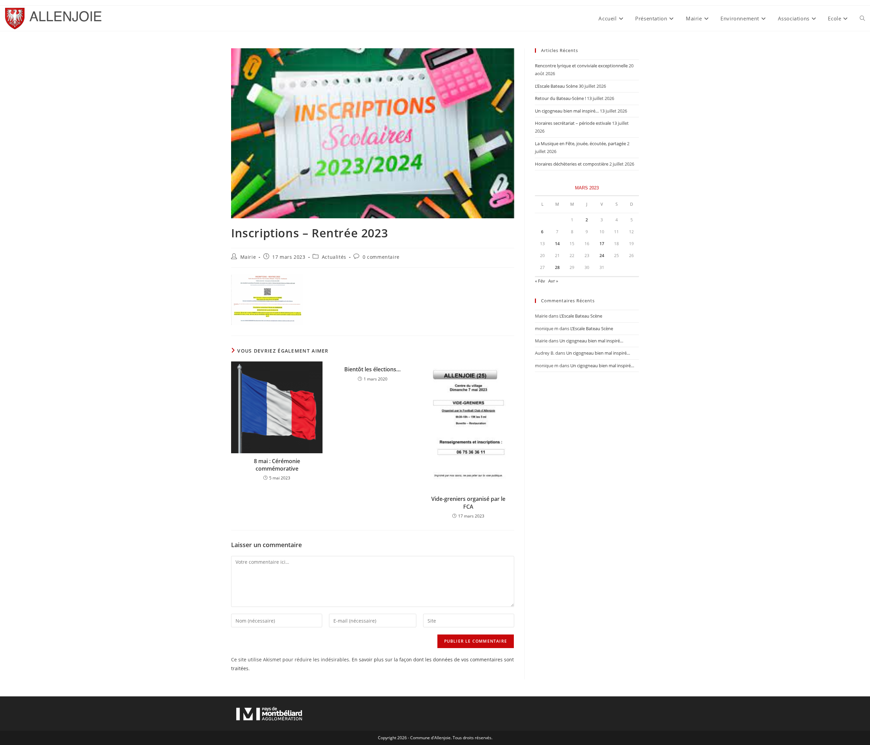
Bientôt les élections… (372, 369)
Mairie (248, 257)
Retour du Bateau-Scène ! (560, 98)
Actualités (334, 257)
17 (601, 244)
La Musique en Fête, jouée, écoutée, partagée (580, 143)
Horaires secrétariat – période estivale (573, 123)
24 (601, 255)
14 (557, 244)
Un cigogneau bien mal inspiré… (567, 111)
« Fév (540, 281)
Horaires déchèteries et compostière (571, 164)
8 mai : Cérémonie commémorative (277, 464)
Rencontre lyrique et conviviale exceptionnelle (581, 66)
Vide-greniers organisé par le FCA (468, 502)
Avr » (553, 281)
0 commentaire (381, 257)
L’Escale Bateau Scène (556, 86)
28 (557, 267)
